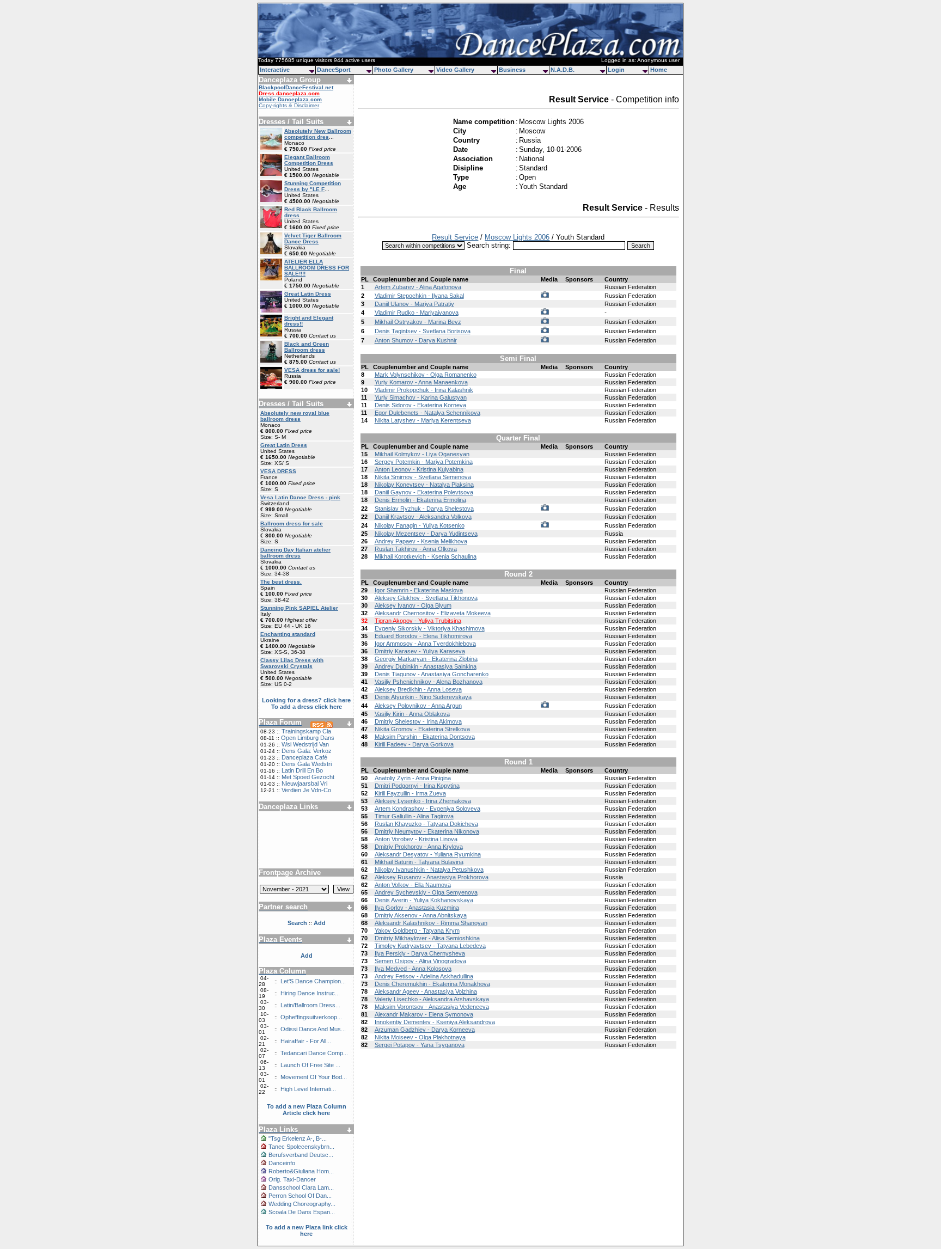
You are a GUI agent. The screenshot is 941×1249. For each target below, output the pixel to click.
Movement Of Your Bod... (313, 1077)
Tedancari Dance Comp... (314, 1053)
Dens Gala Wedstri (307, 764)
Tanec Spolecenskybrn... (301, 1146)
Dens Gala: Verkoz (307, 751)
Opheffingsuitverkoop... (311, 1017)
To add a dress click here (306, 706)
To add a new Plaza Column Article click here (306, 1109)
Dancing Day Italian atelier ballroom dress (295, 553)
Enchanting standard (287, 634)
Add (307, 955)
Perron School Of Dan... (300, 1195)
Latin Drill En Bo (302, 770)
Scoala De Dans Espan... (301, 1212)
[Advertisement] (306, 835)
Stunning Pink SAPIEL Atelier (299, 608)
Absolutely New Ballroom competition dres (317, 134)
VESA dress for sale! (312, 370)
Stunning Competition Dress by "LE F (312, 186)
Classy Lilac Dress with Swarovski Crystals (291, 663)
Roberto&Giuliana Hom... (301, 1171)
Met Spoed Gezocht (308, 777)
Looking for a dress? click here (306, 700)
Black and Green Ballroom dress (306, 347)
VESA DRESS (278, 471)
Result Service (455, 237)
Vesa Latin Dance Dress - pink (300, 497)
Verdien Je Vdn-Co (306, 790)
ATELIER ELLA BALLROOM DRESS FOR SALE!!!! (316, 268)
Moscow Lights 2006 (517, 237)
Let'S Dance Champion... (313, 981)
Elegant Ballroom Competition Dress (308, 160)
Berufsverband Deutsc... (300, 1155)
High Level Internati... (308, 1089)
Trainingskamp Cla (306, 731)
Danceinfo (281, 1163)
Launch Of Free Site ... (310, 1065)
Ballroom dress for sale (291, 523)
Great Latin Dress (307, 294)
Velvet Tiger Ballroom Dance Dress (312, 238)
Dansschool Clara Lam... (301, 1187)
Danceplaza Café (304, 757)
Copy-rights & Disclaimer (289, 105)
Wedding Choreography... (301, 1204)
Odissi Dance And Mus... (313, 1029)
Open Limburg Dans (307, 737)
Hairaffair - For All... (305, 1041)
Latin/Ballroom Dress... (310, 1005)
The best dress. (281, 582)
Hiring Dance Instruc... (310, 993)
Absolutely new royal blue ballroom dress (294, 416)
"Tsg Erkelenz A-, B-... (297, 1138)
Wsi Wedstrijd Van (305, 744)
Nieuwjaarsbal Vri (304, 783)
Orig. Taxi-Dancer (292, 1179)
